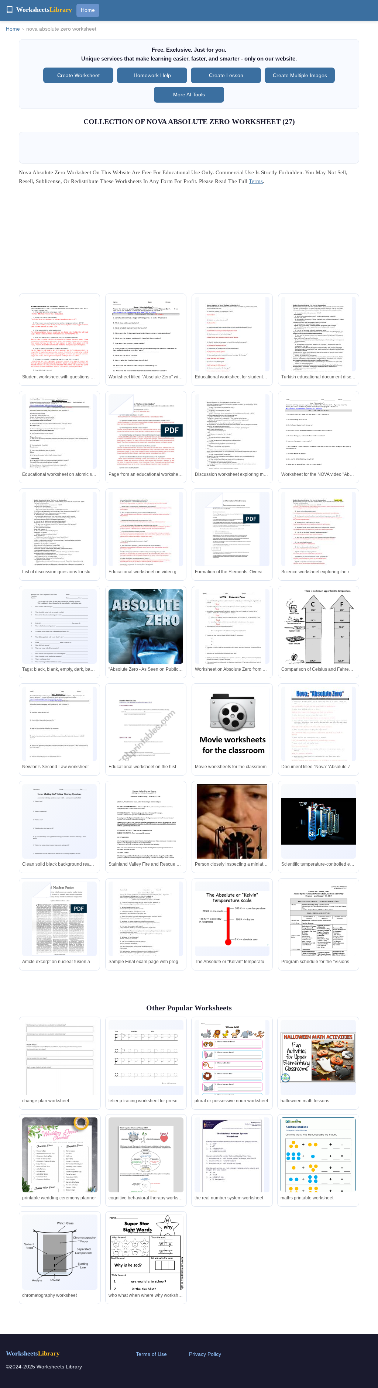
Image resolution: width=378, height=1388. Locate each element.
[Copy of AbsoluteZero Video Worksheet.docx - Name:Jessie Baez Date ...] (59, 437)
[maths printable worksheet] (318, 1165)
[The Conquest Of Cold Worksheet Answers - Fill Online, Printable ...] (59, 637)
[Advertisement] (189, 241)
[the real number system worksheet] (232, 1158)
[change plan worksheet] (59, 1068)
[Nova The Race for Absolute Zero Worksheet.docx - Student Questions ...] (232, 340)
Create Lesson (226, 75)
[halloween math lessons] (318, 1058)
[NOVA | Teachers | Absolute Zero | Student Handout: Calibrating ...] (318, 651)
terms (256, 181)
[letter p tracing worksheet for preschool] (146, 1058)
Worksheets (33, 1353)
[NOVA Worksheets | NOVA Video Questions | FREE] (232, 724)
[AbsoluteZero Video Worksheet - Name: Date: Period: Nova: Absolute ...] (59, 730)
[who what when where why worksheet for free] (146, 1264)
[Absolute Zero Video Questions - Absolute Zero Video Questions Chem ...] (146, 535)
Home (88, 10)
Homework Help (152, 75)
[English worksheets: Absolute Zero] (146, 740)
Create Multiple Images (300, 75)
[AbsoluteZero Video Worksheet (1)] (318, 442)
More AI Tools (189, 94)
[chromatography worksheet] (59, 1252)
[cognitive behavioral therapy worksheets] (146, 1154)
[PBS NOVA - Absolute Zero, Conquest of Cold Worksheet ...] (146, 641)
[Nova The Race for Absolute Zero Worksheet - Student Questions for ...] (232, 437)
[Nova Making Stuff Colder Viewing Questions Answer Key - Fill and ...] (59, 832)
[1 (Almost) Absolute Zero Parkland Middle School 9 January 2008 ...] (146, 925)
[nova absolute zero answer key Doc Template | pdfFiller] (146, 345)
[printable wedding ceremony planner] (59, 1170)
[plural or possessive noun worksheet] (232, 1062)
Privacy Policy (205, 1354)
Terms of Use (151, 1354)
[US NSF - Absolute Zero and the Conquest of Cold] (232, 836)
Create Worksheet (78, 75)
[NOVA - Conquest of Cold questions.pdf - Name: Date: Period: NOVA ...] (232, 632)
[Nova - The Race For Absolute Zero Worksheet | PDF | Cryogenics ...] (59, 346)
